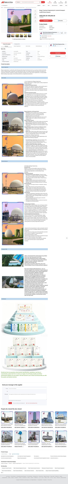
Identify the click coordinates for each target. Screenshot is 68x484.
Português (16, 477)
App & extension (54, 5)
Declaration (45, 479)
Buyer (44, 5)
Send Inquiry (46, 20)
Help (48, 5)
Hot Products (8, 476)
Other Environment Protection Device (31, 7)
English (9, 477)
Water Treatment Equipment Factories (20, 468)
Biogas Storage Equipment (22, 458)
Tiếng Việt (58, 477)
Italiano (29, 477)
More (2, 472)
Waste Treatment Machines (17, 470)
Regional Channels (46, 476)
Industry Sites (41, 476)
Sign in (66, 2)
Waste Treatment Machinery (6, 470)
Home (2, 7)
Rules (66, 5)
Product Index (52, 476)
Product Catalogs (16, 453)
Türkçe (55, 477)
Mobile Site (57, 476)
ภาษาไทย (51, 477)
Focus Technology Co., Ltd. (27, 479)
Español (12, 477)
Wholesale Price (35, 476)
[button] (44, 46)
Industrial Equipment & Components (9, 7)
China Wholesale (29, 476)
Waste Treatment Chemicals (29, 470)
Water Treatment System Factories (34, 468)
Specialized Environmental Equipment (7, 456)
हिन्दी (48, 477)
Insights (61, 476)
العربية (40, 477)
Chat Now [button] (61, 20)
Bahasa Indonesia (63, 477)
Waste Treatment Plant (40, 470)
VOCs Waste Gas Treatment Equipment (24, 456)
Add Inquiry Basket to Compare (19, 39)
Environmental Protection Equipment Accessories (42, 458)
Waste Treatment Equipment (59, 468)
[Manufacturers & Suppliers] (7, 2)
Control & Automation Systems (6, 458)
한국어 (43, 477)
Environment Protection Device (20, 7)
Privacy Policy (50, 479)
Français (20, 477)
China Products (13, 476)
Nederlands (36, 477)
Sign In (41, 38)
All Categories (4, 5)
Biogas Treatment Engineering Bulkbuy (52, 470)
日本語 (46, 477)
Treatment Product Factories (6, 468)
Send (10, 403)
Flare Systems (36, 456)
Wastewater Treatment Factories (47, 468)
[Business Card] (65, 48)
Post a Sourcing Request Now (31, 403)
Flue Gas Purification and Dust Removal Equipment (58, 456)
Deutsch (32, 477)
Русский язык (25, 477)
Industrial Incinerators (54, 458)
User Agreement (40, 479)
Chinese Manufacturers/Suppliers (21, 476)
